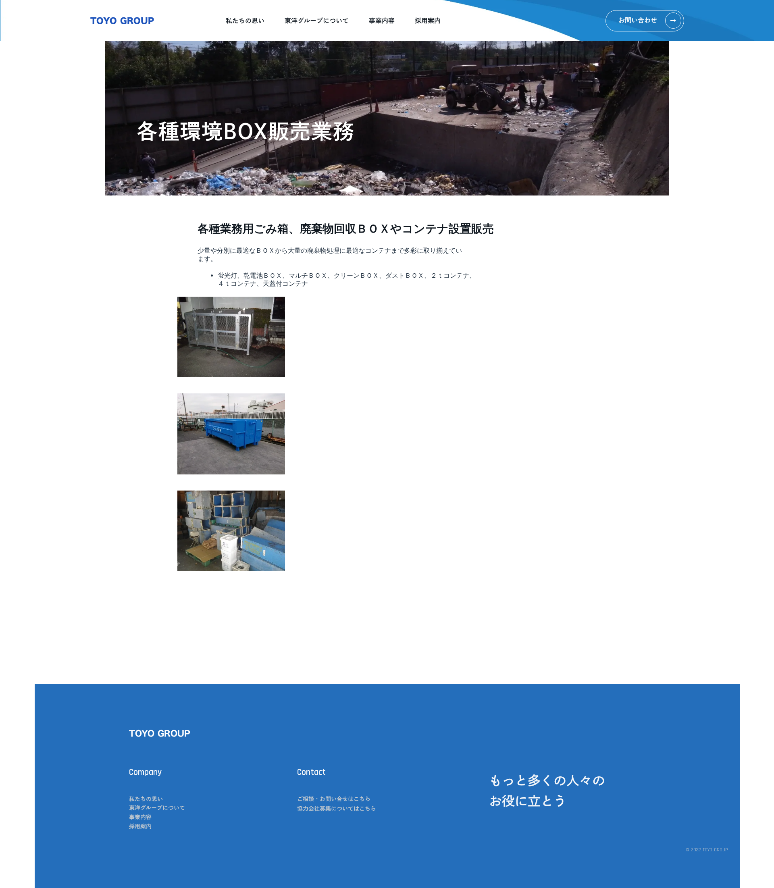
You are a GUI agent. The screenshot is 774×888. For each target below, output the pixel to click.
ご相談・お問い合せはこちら (333, 799)
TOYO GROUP (122, 20)
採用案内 (428, 20)
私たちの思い (245, 20)
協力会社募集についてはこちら (336, 808)
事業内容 (382, 20)
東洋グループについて (317, 20)
